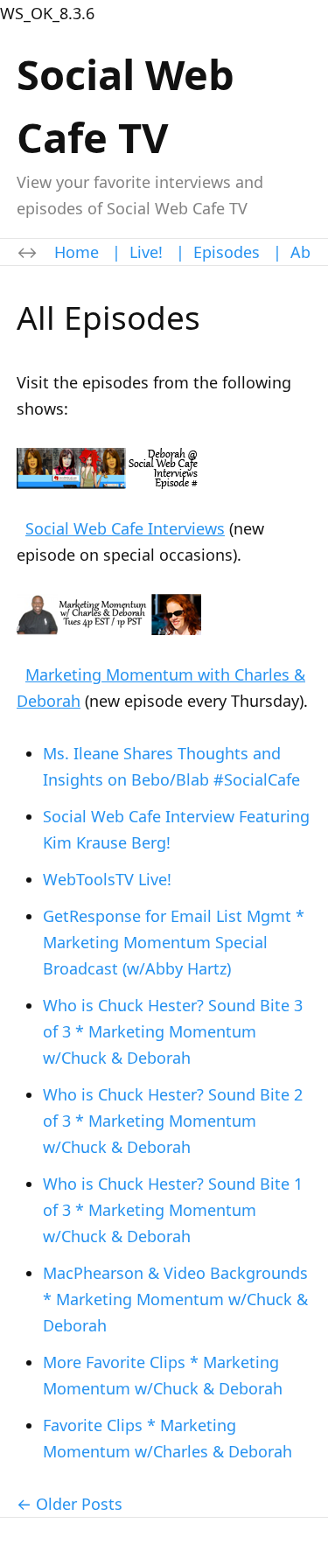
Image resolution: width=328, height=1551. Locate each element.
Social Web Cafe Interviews (125, 528)
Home (76, 251)
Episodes (226, 251)
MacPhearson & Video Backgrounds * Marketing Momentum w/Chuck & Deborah (175, 1299)
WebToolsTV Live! (107, 879)
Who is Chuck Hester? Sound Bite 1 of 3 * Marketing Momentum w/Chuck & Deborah (173, 1210)
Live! (146, 251)
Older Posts (79, 1503)
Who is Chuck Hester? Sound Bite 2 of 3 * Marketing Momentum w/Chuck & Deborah (173, 1120)
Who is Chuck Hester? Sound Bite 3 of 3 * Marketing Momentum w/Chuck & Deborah (173, 1031)
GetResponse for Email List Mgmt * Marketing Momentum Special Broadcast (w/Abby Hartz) (173, 942)
